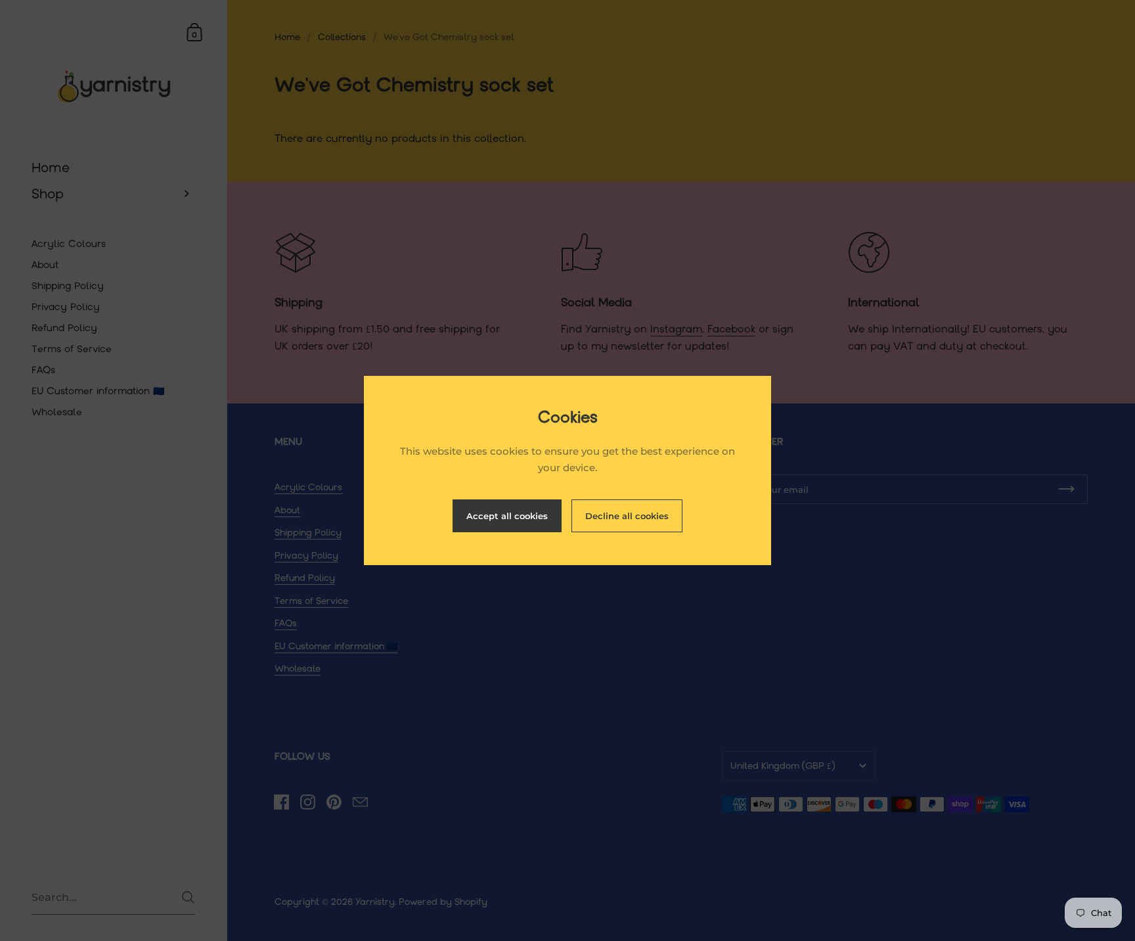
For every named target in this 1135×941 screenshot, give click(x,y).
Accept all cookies (507, 516)
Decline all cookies (627, 516)
